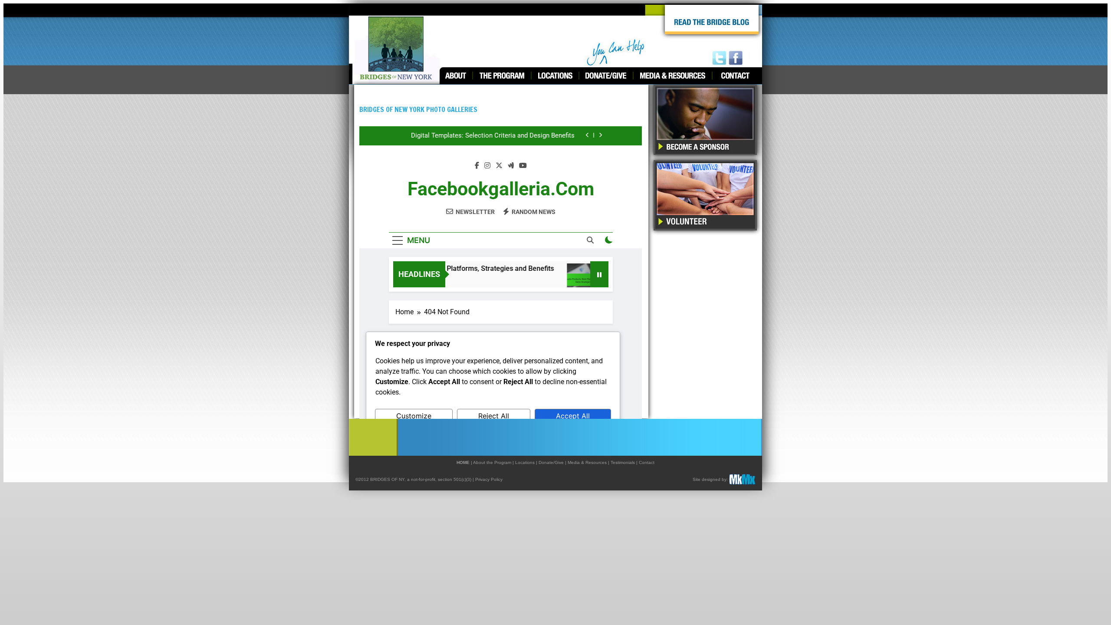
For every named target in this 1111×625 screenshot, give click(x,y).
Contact (646, 462)
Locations (525, 462)
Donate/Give (551, 462)
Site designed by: (710, 479)
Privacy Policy (489, 479)
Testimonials (623, 462)
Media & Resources (587, 462)
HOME (463, 462)
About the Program (492, 462)
